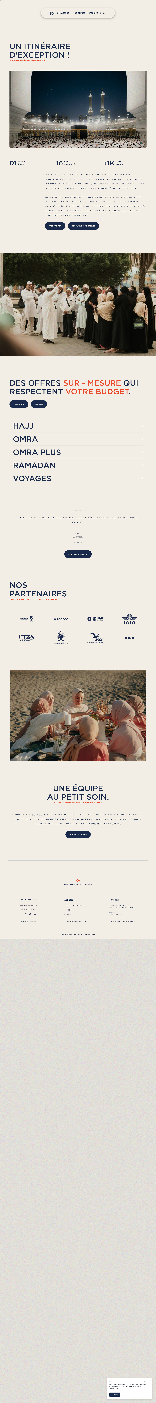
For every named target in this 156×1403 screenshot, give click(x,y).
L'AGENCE (64, 13)
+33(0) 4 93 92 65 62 (29, 905)
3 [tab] (81, 542)
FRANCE (67, 914)
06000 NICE (69, 910)
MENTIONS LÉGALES (28, 921)
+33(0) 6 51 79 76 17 (28, 910)
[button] (104, 13)
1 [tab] (74, 542)
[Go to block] (52, 13)
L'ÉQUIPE (93, 13)
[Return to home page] (78, 882)
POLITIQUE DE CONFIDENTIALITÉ (122, 921)
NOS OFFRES (79, 13)
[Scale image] (26, 618)
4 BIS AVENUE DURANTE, (74, 906)
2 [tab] (78, 542)
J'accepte (114, 1394)
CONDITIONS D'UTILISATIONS (76, 921)
